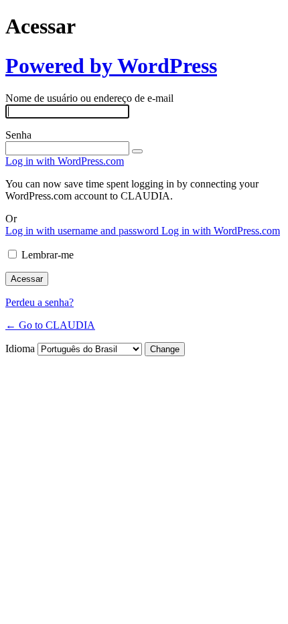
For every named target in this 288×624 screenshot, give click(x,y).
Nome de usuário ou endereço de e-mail (89, 98)
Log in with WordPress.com (64, 161)
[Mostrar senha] (137, 151)
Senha (18, 135)
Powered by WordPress (111, 66)
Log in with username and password (83, 230)
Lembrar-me (47, 254)
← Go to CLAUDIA (50, 325)
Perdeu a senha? (39, 302)
